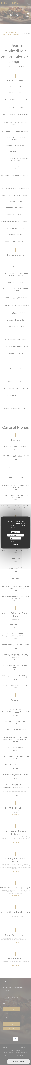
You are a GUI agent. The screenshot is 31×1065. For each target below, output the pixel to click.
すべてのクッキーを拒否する (15, 535)
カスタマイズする (15, 538)
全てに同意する (15, 532)
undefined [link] (15, 544)
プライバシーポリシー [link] (16, 541)
